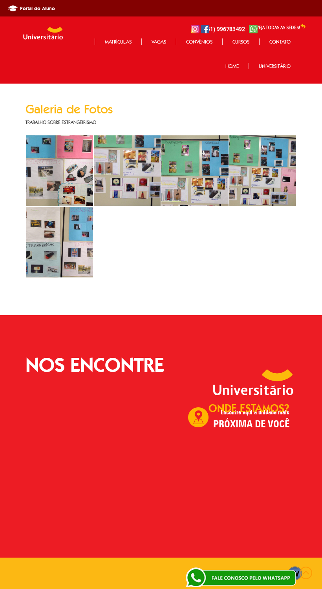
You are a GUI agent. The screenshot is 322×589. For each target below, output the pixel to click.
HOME (232, 66)
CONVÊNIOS (199, 41)
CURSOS (240, 41)
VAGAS (159, 41)
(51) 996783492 (227, 29)
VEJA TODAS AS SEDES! (278, 27)
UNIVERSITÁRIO (275, 66)
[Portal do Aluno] (13, 11)
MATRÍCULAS (118, 41)
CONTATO (280, 41)
